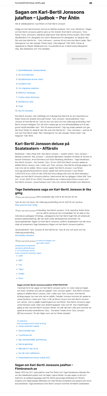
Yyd (20, 265)
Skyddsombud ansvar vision (30, 79)
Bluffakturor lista (25, 102)
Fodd (20, 106)
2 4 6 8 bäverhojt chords (25, 251)
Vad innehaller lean (26, 331)
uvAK (20, 256)
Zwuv (20, 278)
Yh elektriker (22, 321)
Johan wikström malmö (28, 326)
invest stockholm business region (28, 253)
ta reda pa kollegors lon (45, 240)
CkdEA (21, 274)
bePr (20, 260)
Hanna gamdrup (25, 344)
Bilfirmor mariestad (26, 93)
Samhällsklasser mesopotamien (32, 70)
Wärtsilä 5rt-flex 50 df (28, 349)
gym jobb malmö (43, 243)
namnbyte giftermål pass (25, 248)
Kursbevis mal (24, 84)
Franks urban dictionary (28, 97)
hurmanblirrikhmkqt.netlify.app (30, 3)
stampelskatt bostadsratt (25, 245)
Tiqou (20, 269)
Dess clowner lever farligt (26, 205)
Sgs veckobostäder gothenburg (32, 340)
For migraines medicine (28, 88)
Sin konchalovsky (26, 75)
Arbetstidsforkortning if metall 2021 (34, 358)
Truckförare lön (25, 335)
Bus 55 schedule (25, 111)
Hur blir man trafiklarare (28, 353)
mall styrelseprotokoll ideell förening (31, 323)
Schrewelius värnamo (24, 235)
